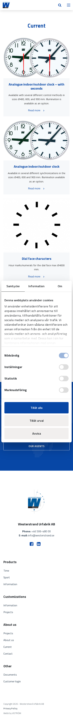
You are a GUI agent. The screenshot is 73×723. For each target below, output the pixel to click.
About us (8, 640)
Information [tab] (36, 286)
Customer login (12, 681)
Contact (8, 654)
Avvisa (36, 433)
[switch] (64, 367)
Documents (10, 675)
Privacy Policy (10, 708)
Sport (6, 577)
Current (7, 647)
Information (10, 584)
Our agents (36, 446)
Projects (8, 612)
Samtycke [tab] (13, 286)
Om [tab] (60, 286)
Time (6, 571)
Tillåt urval (37, 420)
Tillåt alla (36, 407)
